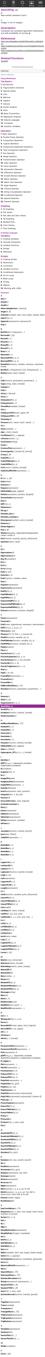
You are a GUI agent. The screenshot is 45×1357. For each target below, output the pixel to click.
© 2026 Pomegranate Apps (22, 67)
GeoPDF (4, 61)
